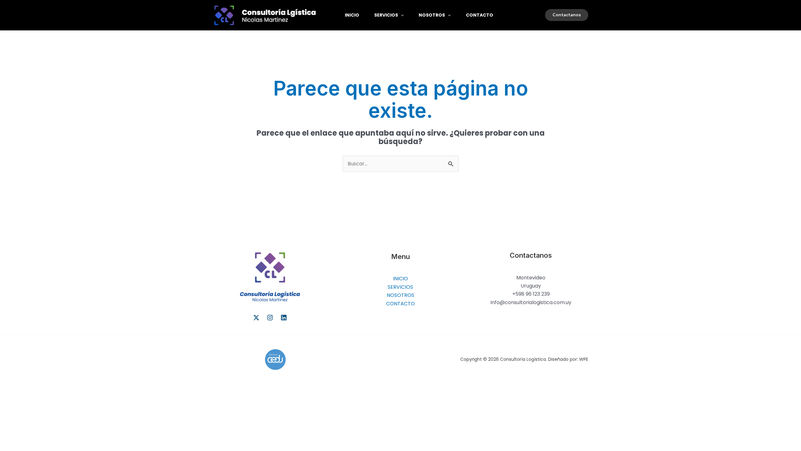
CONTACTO (479, 15)
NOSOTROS (432, 15)
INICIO (352, 15)
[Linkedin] (284, 317)
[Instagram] (270, 317)
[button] (401, 15)
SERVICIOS (386, 15)
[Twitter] (256, 317)
